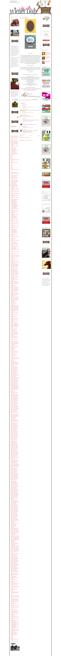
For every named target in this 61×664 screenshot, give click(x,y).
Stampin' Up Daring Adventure (14, 414)
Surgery (12, 575)
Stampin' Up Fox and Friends (14, 451)
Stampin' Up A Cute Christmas (14, 363)
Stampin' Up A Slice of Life (14, 367)
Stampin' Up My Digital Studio (14, 495)
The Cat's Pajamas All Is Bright (15, 583)
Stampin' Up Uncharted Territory (15, 560)
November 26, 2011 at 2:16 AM (27, 132)
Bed (11, 155)
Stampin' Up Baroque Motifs (14, 381)
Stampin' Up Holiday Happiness (15, 474)
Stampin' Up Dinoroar (13, 419)
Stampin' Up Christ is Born (14, 404)
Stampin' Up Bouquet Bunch (14, 394)
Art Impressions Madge (14, 147)
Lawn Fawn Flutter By (13, 176)
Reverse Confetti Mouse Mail (14, 341)
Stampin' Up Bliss (13, 391)
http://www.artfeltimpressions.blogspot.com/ (26, 88)
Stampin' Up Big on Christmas (14, 385)
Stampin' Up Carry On (13, 401)
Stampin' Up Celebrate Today (14, 402)
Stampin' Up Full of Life (14, 456)
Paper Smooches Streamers (14, 276)
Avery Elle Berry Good (13, 149)
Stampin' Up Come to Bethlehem (15, 406)
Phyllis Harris (12, 335)
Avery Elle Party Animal (14, 152)
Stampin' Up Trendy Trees (14, 556)
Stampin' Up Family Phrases (14, 432)
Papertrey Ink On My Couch (14, 318)
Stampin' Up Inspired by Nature (15, 477)
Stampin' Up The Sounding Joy (15, 550)
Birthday (12, 156)
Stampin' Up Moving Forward (14, 494)
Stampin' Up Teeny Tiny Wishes (15, 547)
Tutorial (12, 594)
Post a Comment (22, 134)
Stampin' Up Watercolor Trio (14, 565)
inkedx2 (23, 114)
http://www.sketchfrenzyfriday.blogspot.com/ (30, 90)
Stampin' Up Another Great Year (15, 375)
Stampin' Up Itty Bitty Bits (14, 478)
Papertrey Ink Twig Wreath (14, 331)
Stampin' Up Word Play (14, 569)
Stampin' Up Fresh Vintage (14, 452)
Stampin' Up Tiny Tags (13, 554)
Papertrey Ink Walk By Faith (14, 333)
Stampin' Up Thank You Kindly (14, 548)
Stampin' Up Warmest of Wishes (15, 564)
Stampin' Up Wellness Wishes (14, 567)
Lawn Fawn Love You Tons (14, 177)
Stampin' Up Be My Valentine (14, 383)
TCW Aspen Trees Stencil (14, 581)
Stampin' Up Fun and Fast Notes (15, 457)
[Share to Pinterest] (36, 99)
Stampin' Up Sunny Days (14, 542)
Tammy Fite (23, 104)
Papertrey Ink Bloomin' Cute (14, 288)
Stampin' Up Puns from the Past (15, 520)
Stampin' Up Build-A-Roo (14, 397)
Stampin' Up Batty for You (14, 382)
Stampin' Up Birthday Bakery (14, 386)
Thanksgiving (12, 582)
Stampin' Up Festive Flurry (14, 437)
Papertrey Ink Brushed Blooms (15, 289)
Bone (11, 157)
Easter (11, 161)
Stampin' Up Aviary (13, 376)
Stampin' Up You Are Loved (14, 570)
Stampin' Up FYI (13, 459)
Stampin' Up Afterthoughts (14, 369)
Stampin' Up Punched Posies (14, 519)
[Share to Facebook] (35, 99)
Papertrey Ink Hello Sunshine (14, 306)
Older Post (39, 135)
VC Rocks (12, 637)
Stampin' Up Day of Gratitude (14, 415)
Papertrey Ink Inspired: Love (14, 309)
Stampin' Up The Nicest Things (15, 549)
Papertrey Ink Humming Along (14, 307)
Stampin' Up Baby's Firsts (14, 379)
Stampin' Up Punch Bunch (14, 518)
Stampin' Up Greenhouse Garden (15, 464)
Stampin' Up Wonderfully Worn (14, 568)
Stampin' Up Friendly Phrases (14, 453)
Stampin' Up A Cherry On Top (14, 362)
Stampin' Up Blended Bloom (14, 388)
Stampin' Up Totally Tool (14, 555)
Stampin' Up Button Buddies (14, 400)
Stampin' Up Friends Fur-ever (14, 454)
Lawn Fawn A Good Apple (14, 172)
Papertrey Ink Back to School (14, 282)
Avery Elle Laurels (13, 151)
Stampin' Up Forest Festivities (27, 100)
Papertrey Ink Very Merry (14, 332)
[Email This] (33, 99)
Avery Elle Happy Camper (14, 150)
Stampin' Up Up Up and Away (14, 561)
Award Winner (12, 154)
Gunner (12, 166)
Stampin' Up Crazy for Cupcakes (15, 408)
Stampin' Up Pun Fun (13, 517)
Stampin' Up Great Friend (14, 463)
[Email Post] (32, 99)
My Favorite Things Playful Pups (15, 255)
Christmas (12, 158)
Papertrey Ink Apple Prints (14, 281)
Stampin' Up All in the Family (14, 371)
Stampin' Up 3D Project (14, 361)
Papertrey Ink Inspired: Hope (14, 308)
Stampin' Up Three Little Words (15, 553)
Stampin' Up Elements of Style (15, 426)
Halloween (12, 168)
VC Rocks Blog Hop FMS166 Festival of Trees (47, 57)
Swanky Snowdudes (13, 576)
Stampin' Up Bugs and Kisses (14, 395)
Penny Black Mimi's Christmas (15, 334)
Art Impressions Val (13, 148)
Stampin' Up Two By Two (14, 559)
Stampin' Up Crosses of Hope (14, 409)
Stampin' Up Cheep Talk (14, 403)
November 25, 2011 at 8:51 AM (27, 112)
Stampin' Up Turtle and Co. (14, 557)
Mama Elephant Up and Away (14, 185)
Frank (11, 164)
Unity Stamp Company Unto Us (15, 629)
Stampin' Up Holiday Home (14, 475)
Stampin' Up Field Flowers (14, 438)
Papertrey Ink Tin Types (14, 328)
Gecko (11, 165)
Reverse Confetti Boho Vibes (14, 336)
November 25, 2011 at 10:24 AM (27, 116)
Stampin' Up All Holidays (14, 370)
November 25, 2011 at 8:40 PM (27, 127)
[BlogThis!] (34, 99)
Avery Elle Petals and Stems (14, 153)
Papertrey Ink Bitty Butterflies (14, 287)
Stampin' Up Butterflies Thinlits (15, 398)
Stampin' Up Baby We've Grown (15, 378)
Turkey (11, 593)
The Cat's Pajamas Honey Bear (15, 586)
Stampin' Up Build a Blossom (14, 396)
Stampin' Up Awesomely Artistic (15, 377)
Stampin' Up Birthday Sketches (15, 387)
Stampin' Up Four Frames (14, 449)
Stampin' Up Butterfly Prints (14, 399)
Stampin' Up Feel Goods (14, 435)
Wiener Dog (12, 638)
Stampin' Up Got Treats (14, 462)
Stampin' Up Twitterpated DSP (14, 558)
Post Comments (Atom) (27, 137)
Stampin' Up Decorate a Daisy (14, 416)
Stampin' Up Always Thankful (14, 373)
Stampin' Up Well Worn (14, 566)
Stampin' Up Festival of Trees (14, 436)
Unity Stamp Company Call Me (15, 600)
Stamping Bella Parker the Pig (14, 574)
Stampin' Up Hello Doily (14, 472)
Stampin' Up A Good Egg (14, 366)
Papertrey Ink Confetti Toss (14, 290)
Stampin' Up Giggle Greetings (14, 461)
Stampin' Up (12, 360)
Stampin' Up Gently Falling (14, 460)
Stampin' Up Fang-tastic (14, 433)
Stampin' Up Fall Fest (13, 430)
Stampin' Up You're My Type (14, 573)
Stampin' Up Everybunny (14, 429)
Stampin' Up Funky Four (14, 458)
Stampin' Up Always (13, 372)
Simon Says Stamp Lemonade (15, 357)
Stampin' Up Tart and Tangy (14, 546)
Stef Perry (23, 129)
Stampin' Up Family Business (14, 431)
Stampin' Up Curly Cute (14, 410)
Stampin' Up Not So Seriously (14, 497)
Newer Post (21, 135)
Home (30, 135)
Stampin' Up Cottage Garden (14, 407)
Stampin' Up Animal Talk (14, 374)
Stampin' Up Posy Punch (14, 514)
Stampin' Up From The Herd (14, 455)
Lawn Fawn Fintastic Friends (14, 175)
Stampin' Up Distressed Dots (14, 420)
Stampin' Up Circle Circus (14, 405)
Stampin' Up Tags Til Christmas (15, 545)
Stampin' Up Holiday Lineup (14, 476)
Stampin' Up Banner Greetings (14, 380)
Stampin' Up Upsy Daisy (14, 562)
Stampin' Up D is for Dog (14, 411)
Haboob (12, 167)
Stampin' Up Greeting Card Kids (15, 465)
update (11, 636)
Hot (11, 171)
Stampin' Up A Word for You (14, 368)
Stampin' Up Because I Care (14, 384)
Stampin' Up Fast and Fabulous (15, 434)
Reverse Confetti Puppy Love (14, 342)
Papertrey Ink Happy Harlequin (15, 305)
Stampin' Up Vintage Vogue (14, 563)
